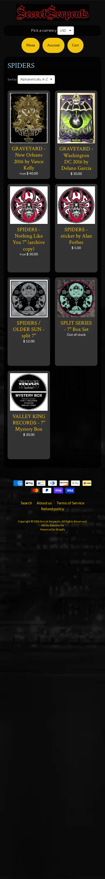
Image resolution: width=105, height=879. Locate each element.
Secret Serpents (50, 521)
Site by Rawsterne (52, 525)
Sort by (12, 79)
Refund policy (52, 508)
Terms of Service (70, 502)
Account (53, 45)
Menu (30, 45)
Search (26, 502)
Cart (75, 45)
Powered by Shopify (52, 529)
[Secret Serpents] (52, 17)
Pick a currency (44, 30)
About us (44, 502)
